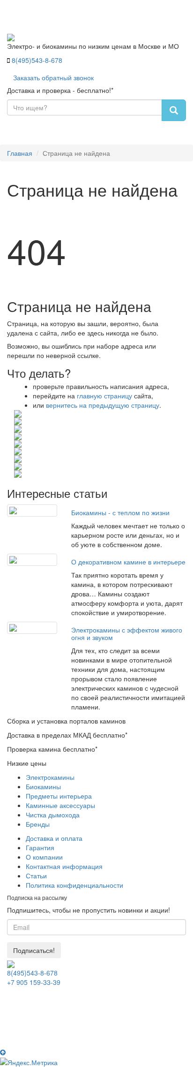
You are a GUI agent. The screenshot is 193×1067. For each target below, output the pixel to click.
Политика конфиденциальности (74, 885)
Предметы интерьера (59, 795)
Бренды (38, 824)
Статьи (36, 875)
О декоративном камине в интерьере (128, 561)
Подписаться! (34, 950)
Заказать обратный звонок (53, 77)
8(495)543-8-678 (37, 60)
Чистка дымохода (53, 814)
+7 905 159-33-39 (33, 982)
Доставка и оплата (54, 838)
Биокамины (43, 786)
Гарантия (40, 847)
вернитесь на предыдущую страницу (102, 405)
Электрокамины (50, 777)
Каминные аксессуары (60, 805)
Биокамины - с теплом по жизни (120, 512)
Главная (19, 153)
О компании (44, 856)
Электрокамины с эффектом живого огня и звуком (126, 633)
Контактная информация (64, 866)
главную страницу (104, 395)
